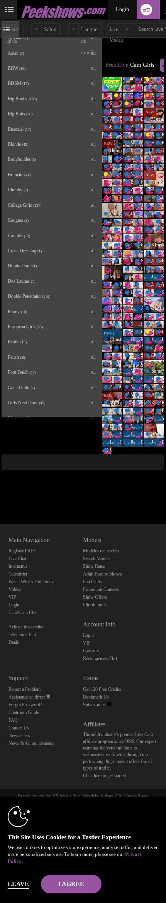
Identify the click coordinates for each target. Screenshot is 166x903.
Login (122, 9)
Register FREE (22, 551)
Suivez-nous (95, 704)
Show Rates (94, 566)
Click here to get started (104, 775)
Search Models (96, 558)
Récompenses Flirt (100, 658)
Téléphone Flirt (22, 634)
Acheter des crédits (25, 627)
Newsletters (19, 735)
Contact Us (18, 728)
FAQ (13, 720)
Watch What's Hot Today (31, 581)
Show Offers (95, 597)
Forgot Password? (25, 704)
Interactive (17, 566)
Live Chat (17, 558)
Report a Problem (24, 689)
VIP (12, 597)
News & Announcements (31, 743)
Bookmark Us (96, 697)
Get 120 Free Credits (102, 689)
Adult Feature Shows (102, 574)
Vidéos (14, 589)
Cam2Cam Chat (22, 612)
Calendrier (17, 574)
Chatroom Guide (23, 712)
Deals (13, 642)
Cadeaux (91, 650)
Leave (18, 884)
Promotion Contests (101, 589)
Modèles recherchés (101, 551)
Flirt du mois (95, 605)
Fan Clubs (92, 581)
